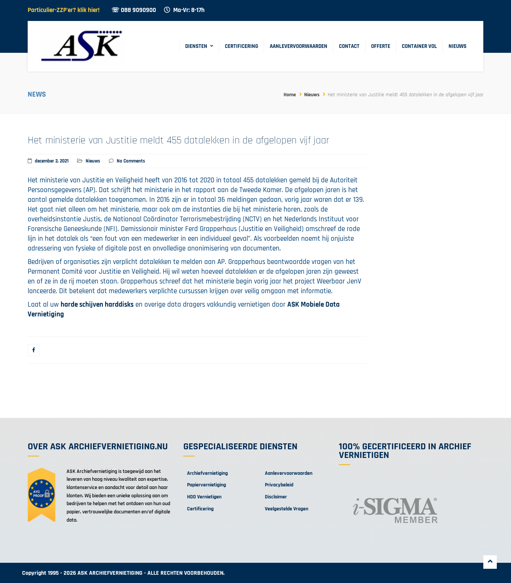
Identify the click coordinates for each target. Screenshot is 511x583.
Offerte (380, 46)
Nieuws (457, 46)
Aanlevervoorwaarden (298, 46)
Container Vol (419, 46)
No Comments (131, 161)
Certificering (241, 46)
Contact (349, 46)
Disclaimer (276, 497)
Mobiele (313, 304)
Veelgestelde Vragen (286, 508)
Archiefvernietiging (207, 473)
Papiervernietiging (206, 485)
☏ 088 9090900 (133, 10)
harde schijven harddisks (97, 304)
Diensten (196, 46)
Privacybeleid (279, 485)
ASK (294, 304)
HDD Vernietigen (204, 497)
